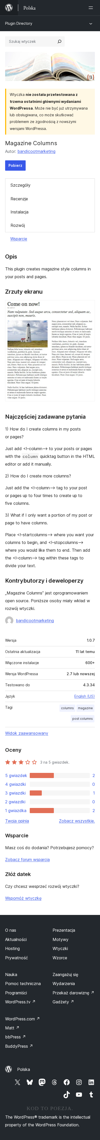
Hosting (12, 948)
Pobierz (15, 165)
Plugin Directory (18, 23)
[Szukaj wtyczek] (59, 41)
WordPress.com (22, 1018)
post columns (82, 719)
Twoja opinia (17, 820)
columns (67, 708)
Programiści (16, 992)
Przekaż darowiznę (73, 992)
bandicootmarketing (36, 151)
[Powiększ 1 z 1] (88, 307)
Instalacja (19, 211)
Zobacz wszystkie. (77, 820)
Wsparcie (18, 238)
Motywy (60, 939)
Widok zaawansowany (26, 733)
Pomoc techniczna (23, 983)
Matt (12, 1027)
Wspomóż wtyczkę (23, 898)
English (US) (84, 696)
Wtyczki (60, 948)
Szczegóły (21, 185)
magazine (85, 708)
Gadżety (63, 1001)
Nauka (11, 974)
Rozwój (18, 225)
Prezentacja (64, 930)
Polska (23, 1069)
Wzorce (60, 957)
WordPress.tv (20, 1001)
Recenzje (19, 198)
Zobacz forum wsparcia (27, 859)
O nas (10, 930)
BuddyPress (19, 1046)
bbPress (15, 1036)
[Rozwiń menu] (92, 7)
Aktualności (16, 939)
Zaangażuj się (65, 974)
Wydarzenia (64, 983)
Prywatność (16, 957)
